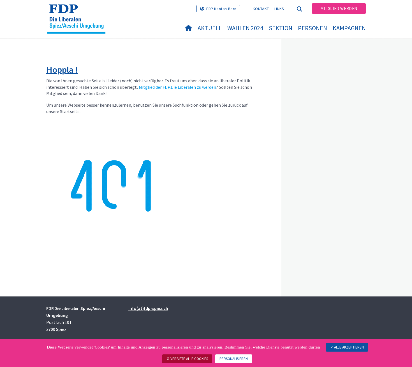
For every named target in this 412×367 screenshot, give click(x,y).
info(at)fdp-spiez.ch (148, 308)
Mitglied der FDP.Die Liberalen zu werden (177, 87)
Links (279, 8)
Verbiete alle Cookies (189, 358)
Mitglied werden (338, 8)
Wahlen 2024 (245, 28)
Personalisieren (233, 358)
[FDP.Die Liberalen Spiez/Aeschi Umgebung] (78, 11)
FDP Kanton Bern (221, 8)
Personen (312, 28)
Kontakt (261, 8)
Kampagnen (349, 28)
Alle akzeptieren (348, 347)
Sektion (280, 28)
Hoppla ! (62, 69)
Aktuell (210, 28)
